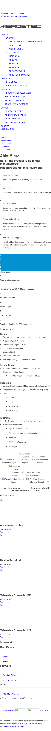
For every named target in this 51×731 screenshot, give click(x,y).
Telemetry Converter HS (15, 630)
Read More (19, 726)
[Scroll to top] (0, 729)
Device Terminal (10, 560)
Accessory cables (11, 525)
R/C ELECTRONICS (13, 52)
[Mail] (1, 7)
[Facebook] (1, 4)
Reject (12, 726)
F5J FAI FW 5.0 (9, 680)
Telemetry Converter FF (15, 595)
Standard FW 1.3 (9, 675)
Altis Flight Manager (11, 693)
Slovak (6, 661)
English (6, 656)
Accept (7, 726)
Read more (4, 532)
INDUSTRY (9, 38)
